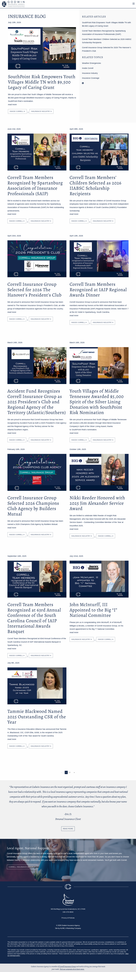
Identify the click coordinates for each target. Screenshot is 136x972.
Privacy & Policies (68, 918)
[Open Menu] (133, 3)
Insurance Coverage (90, 78)
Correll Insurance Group (67, 966)
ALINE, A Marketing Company (70, 928)
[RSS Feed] (83, 83)
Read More (68, 828)
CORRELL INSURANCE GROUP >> (22, 867)
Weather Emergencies (91, 63)
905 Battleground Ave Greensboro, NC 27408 (68, 909)
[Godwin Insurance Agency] (13, 4)
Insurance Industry (41, 111)
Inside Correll (17, 111)
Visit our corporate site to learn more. (72, 969)
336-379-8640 (68, 912)
